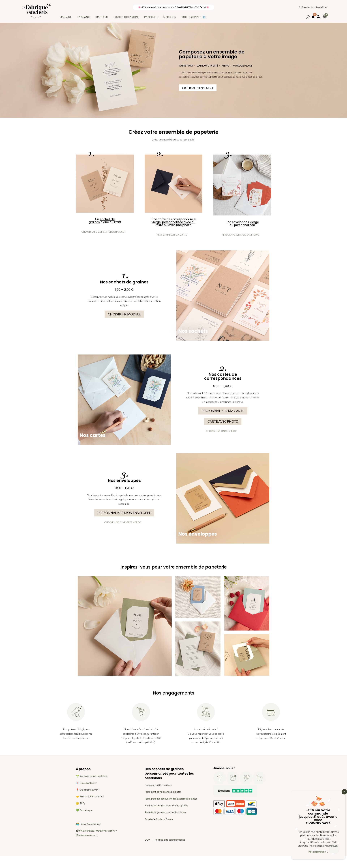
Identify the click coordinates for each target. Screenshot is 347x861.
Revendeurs (321, 7)
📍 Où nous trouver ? (88, 789)
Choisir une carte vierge (221, 431)
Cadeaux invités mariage (158, 785)
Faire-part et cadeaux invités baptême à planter (171, 798)
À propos (169, 17)
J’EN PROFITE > (318, 852)
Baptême (102, 17)
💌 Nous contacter (86, 782)
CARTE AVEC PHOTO (222, 421)
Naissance (84, 17)
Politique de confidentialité (170, 839)
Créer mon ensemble (198, 87)
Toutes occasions (126, 17)
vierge (156, 222)
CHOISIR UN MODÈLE (124, 314)
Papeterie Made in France (159, 819)
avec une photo (179, 225)
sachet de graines (102, 220)
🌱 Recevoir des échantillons (92, 775)
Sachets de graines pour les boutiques (165, 812)
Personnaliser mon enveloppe (240, 234)
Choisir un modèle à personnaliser (103, 232)
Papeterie (151, 17)
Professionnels (305, 7)
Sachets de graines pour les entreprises (166, 805)
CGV (147, 839)
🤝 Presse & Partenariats (90, 796)
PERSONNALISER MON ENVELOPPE (124, 513)
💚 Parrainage (84, 810)
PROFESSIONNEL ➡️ (193, 17)
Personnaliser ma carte (172, 234)
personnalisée (244, 225)
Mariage (66, 17)
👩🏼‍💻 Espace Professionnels (88, 823)
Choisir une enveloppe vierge (122, 522)
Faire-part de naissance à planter (163, 791)
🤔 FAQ (80, 803)
